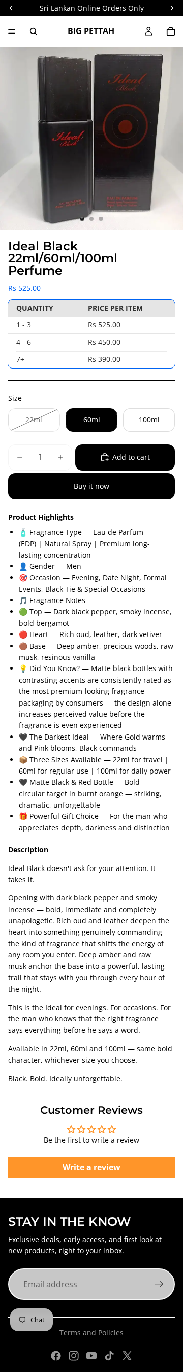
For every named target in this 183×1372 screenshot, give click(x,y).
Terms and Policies (91, 1332)
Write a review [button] (91, 1167)
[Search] (33, 31)
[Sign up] (159, 1284)
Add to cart (131, 457)
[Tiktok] (109, 1356)
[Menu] (11, 31)
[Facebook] (56, 1356)
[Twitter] (127, 1356)
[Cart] (171, 31)
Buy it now (91, 486)
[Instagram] (74, 1356)
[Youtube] (91, 1356)
